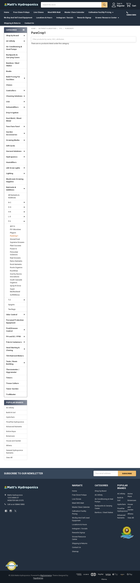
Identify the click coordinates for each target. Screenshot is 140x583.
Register (121, 6)
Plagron (13, 233)
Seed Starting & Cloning (13, 349)
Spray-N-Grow (15, 286)
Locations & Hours (44, 18)
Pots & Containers (14, 342)
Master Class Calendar (74, 12)
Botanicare (10, 436)
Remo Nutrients (16, 261)
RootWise (14, 271)
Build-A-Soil (10, 412)
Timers (9, 378)
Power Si (13, 249)
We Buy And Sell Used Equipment (18, 18)
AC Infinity (10, 41)
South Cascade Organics (16, 281)
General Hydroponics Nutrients (14, 451)
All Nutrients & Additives (13, 196)
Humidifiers (11, 162)
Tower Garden (12, 389)
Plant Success (15, 246)
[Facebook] (6, 511)
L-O (9, 217)
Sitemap (75, 551)
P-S (9, 221)
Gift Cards (10, 146)
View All (9, 457)
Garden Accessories (11, 133)
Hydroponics (11, 157)
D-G (9, 207)
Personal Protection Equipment (15, 321)
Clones (9, 85)
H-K (9, 212)
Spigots (11, 305)
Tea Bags (11, 309)
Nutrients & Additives (11, 188)
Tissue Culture (12, 383)
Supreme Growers (17, 242)
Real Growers (15, 258)
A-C (9, 202)
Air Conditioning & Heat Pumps (14, 48)
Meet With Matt (54, 12)
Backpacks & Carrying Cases (13, 56)
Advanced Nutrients (14, 427)
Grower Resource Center (106, 18)
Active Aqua (11, 431)
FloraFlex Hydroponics (15, 422)
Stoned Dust (15, 239)
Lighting (9, 173)
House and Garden (13, 441)
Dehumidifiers (12, 107)
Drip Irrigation (12, 113)
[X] (15, 511)
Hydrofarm (10, 417)
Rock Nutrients (16, 264)
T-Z (9, 300)
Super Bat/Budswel (15, 290)
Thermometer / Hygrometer (12, 370)
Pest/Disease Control (12, 329)
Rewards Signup (84, 18)
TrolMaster (11, 394)
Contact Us (29, 23)
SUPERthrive (15, 295)
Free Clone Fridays (21, 12)
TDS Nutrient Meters (15, 356)
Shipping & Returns (12, 23)
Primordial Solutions (14, 253)
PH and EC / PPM (13, 336)
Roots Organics (16, 267)
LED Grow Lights (13, 168)
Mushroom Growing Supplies (14, 180)
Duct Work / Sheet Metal (13, 119)
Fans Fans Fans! (13, 126)
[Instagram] (11, 511)
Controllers (11, 91)
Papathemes (38, 578)
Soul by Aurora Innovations (16, 275)
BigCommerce (46, 575)
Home (6, 12)
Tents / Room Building (11, 362)
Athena (9, 445)
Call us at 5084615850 (15, 504)
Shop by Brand (12, 36)
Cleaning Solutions (14, 96)
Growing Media (12, 140)
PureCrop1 (14, 236)
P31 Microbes (15, 229)
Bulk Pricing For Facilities (13, 78)
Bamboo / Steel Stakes (12, 64)
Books (8, 71)
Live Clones (39, 12)
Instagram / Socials (64, 18)
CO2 (8, 102)
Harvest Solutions (13, 151)
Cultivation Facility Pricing (99, 12)
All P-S (12, 226)
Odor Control (11, 315)
